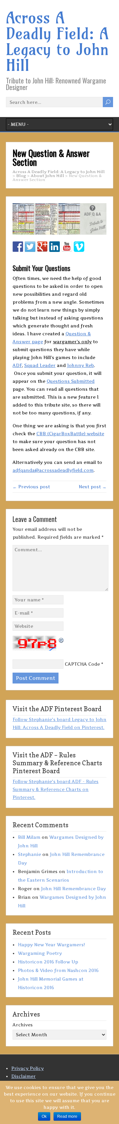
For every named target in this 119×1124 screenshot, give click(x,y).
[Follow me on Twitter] (30, 246)
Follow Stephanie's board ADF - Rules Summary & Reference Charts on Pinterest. (56, 789)
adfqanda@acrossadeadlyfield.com (53, 470)
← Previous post (31, 486)
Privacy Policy (27, 1068)
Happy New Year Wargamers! (51, 944)
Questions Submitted (71, 381)
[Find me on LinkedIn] (54, 246)
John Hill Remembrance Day (73, 888)
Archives (23, 1024)
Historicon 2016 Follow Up (48, 961)
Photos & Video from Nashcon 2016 (58, 970)
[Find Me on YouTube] (66, 246)
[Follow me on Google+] (42, 246)
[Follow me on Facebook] (18, 246)
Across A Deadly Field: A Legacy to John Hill (57, 41)
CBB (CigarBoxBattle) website (70, 433)
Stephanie (29, 854)
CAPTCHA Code (82, 664)
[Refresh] (61, 639)
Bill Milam (29, 837)
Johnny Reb (80, 365)
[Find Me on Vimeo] (79, 246)
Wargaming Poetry (40, 953)
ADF (17, 365)
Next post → (92, 486)
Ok (44, 1116)
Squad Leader (40, 365)
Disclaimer (23, 1076)
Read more (67, 1116)
